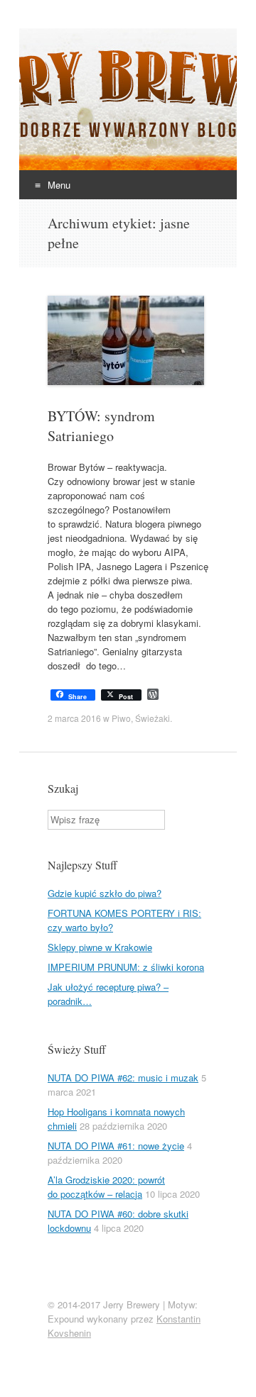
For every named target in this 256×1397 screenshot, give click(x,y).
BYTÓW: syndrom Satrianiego (101, 425)
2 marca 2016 (74, 718)
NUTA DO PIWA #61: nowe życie (116, 1145)
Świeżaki (152, 718)
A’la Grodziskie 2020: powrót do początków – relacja (106, 1187)
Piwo (121, 718)
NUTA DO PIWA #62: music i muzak (123, 1077)
